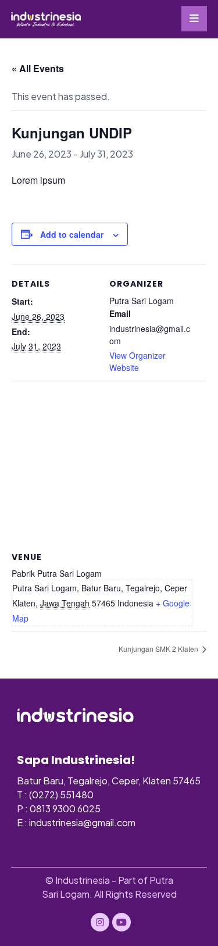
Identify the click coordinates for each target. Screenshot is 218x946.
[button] (194, 18)
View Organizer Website (137, 361)
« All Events (38, 68)
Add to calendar (71, 234)
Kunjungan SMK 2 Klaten (159, 649)
